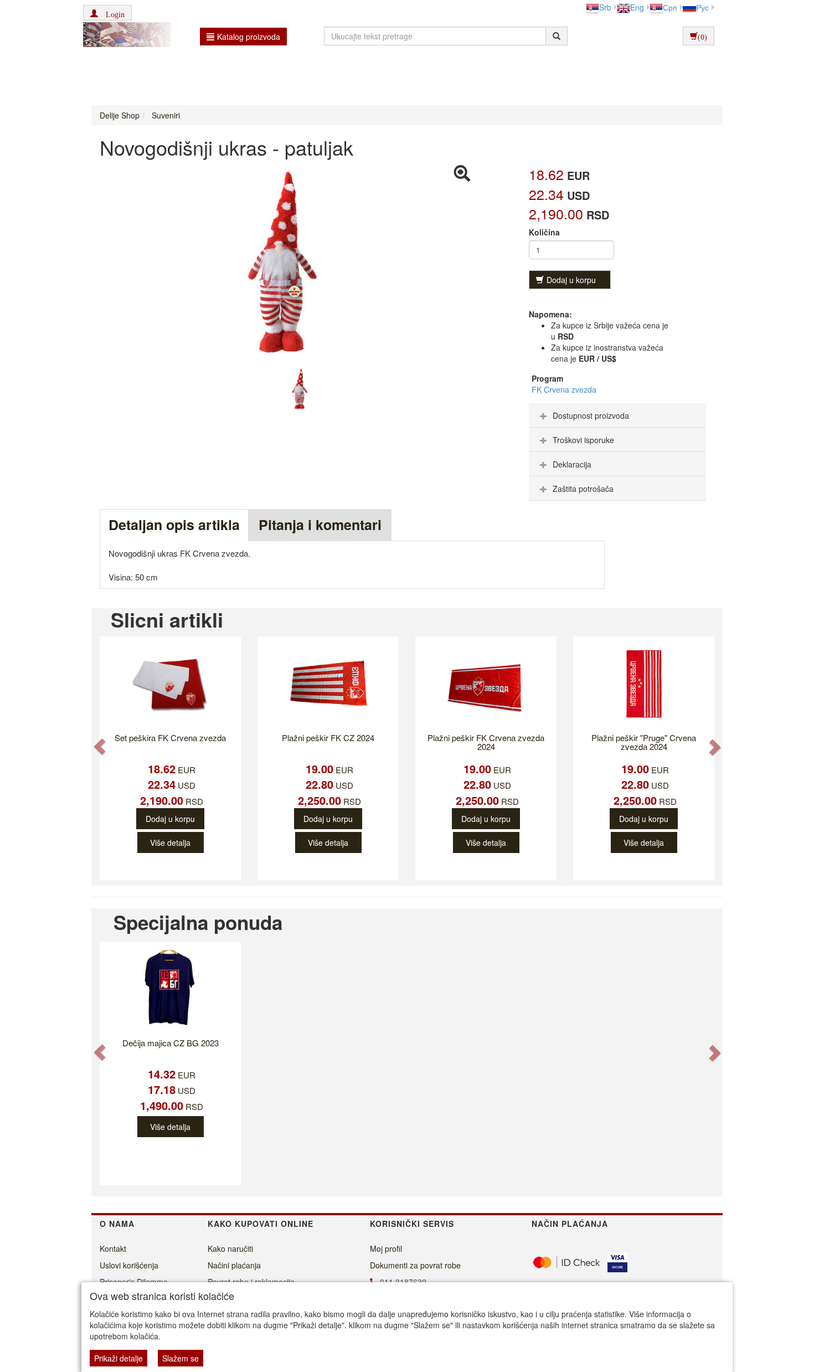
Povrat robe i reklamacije (251, 1281)
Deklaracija (572, 464)
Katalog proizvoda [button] (248, 36)
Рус (702, 7)
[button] (107, 12)
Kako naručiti (230, 1248)
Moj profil (386, 1248)
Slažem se (180, 1358)
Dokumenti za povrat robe (415, 1265)
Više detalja (170, 842)
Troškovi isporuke (583, 439)
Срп (670, 7)
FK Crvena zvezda (564, 389)
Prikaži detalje (118, 1358)
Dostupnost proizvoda (591, 415)
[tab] (617, 415)
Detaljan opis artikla (174, 525)
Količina (544, 232)
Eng (637, 7)
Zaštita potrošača (583, 488)
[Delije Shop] (124, 36)
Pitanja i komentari (320, 525)
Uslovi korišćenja (129, 1265)
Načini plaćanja (234, 1265)
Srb (605, 7)
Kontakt (113, 1248)
